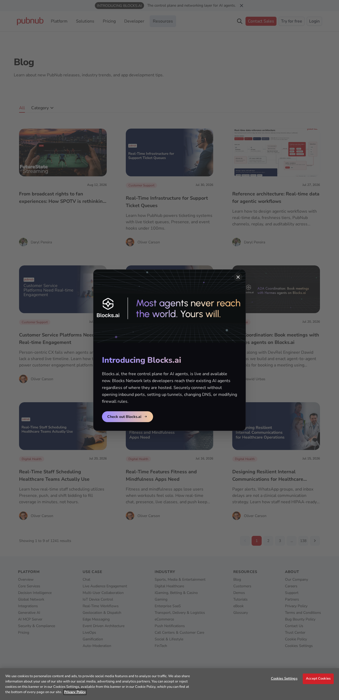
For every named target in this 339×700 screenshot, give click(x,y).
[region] (169, 684)
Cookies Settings (284, 678)
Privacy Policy (75, 692)
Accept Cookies (318, 678)
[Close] (238, 277)
